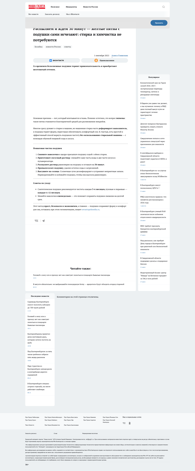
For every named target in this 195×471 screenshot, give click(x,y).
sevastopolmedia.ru (90, 209)
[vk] (37, 220)
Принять (159, 23)
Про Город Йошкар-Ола (110, 417)
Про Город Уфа (68, 420)
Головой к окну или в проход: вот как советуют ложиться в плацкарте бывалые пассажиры (71, 276)
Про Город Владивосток (52, 425)
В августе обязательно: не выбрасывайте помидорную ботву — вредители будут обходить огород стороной (78, 285)
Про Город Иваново (89, 417)
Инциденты (71, 7)
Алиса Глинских (119, 55)
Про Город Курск (30, 420)
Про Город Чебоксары (32, 417)
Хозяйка (38, 46)
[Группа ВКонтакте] (56, 60)
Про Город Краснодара (71, 425)
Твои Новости (29, 425)
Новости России (90, 7)
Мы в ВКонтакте (72, 14)
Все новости (33, 14)
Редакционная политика (90, 433)
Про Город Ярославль (71, 417)
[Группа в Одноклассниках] (104, 60)
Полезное (55, 7)
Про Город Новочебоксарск (53, 417)
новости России (53, 46)
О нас (55, 433)
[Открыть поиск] (163, 7)
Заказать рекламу (52, 14)
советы (67, 46)
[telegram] (44, 220)
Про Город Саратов (89, 420)
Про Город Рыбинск (51, 420)
